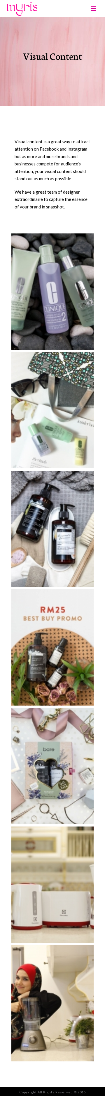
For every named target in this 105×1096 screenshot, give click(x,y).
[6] (52, 884)
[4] (52, 647)
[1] (52, 291)
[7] (52, 1003)
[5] (52, 766)
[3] (52, 528)
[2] (52, 410)
